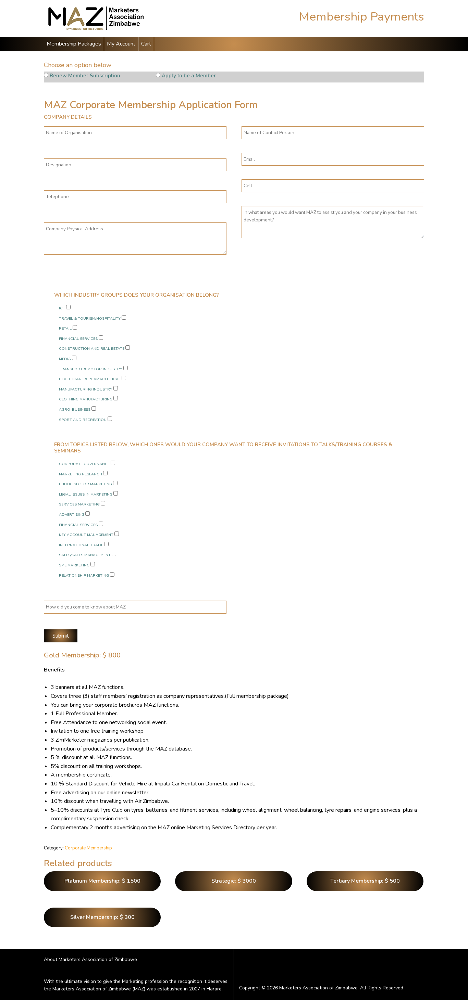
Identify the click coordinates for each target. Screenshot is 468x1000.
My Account (121, 44)
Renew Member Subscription (85, 75)
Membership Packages (74, 44)
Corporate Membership (88, 848)
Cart (146, 44)
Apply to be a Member (189, 75)
